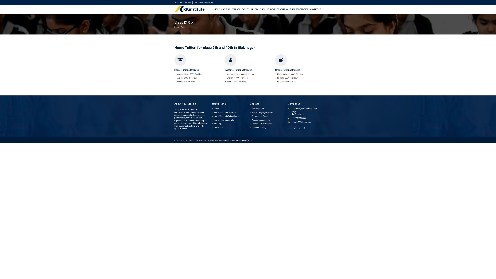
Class (262, 9)
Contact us (315, 9)
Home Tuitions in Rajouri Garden (227, 116)
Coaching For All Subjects (262, 124)
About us (225, 9)
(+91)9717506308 (299, 118)
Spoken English (258, 109)
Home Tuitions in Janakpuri (225, 112)
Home (217, 9)
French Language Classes (262, 112)
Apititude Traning (259, 127)
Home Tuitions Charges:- (187, 70)
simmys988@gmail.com (207, 2)
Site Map (217, 124)
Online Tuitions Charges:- (288, 70)
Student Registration (277, 9)
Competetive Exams (260, 116)
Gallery (254, 9)
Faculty (245, 9)
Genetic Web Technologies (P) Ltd (239, 140)
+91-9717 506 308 (184, 2)
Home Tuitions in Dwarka (224, 120)
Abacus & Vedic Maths (261, 120)
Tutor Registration (299, 9)
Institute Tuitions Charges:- (239, 70)
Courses (236, 9)
